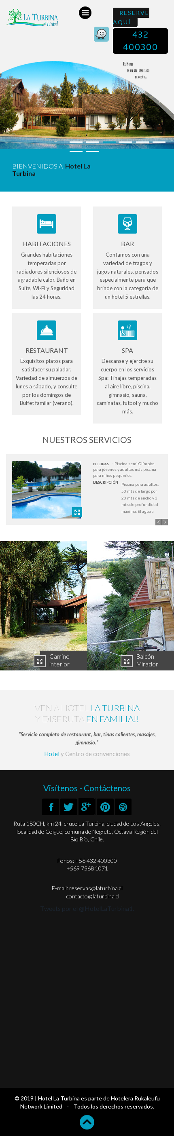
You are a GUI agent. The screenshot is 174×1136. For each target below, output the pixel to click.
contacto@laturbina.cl (92, 896)
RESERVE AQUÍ (131, 17)
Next (164, 522)
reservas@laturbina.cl (95, 888)
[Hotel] (43, 605)
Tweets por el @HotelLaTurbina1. (87, 908)
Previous (158, 522)
